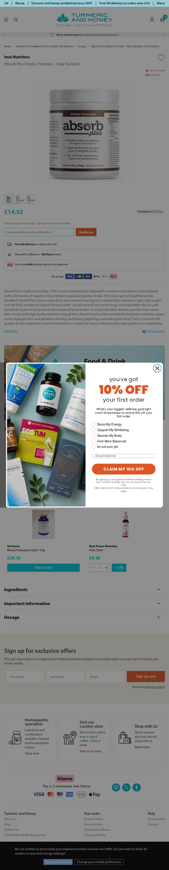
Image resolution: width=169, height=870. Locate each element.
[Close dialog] (157, 368)
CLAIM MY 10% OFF (123, 469)
